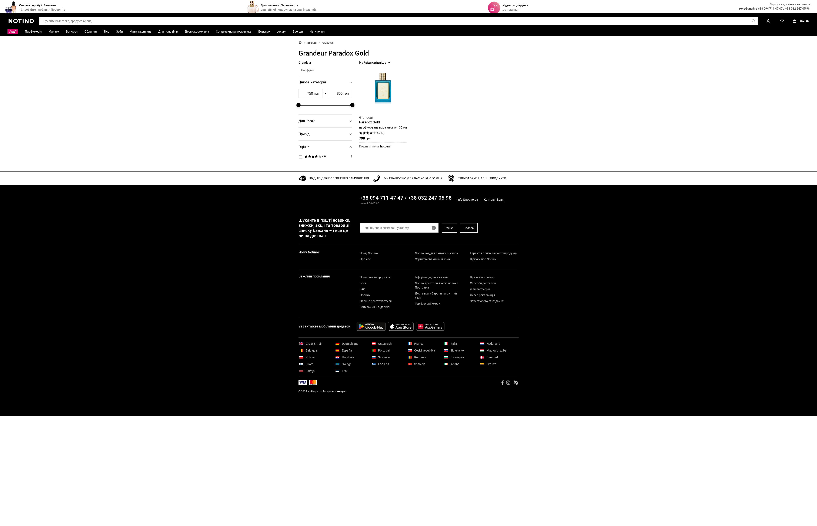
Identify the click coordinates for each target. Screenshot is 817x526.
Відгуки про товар (482, 277)
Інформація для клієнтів (431, 277)
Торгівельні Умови (427, 303)
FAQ (362, 289)
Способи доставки (483, 283)
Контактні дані (494, 200)
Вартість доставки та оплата (790, 4)
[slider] (298, 105)
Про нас (365, 259)
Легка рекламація (482, 295)
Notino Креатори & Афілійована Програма (436, 285)
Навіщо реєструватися (376, 301)
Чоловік (469, 228)
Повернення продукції (375, 277)
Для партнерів (480, 289)
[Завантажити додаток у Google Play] (371, 326)
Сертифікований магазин (432, 259)
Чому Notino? (369, 253)
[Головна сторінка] (300, 42)
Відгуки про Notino (483, 259)
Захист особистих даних (487, 301)
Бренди (312, 42)
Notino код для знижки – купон (436, 253)
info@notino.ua (467, 199)
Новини (365, 295)
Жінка (450, 228)
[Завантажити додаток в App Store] (401, 326)
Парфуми (307, 70)
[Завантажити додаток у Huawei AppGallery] (430, 326)
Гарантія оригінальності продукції (493, 253)
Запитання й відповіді (375, 307)
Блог (363, 283)
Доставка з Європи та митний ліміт (436, 295)
